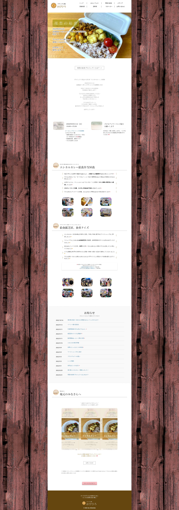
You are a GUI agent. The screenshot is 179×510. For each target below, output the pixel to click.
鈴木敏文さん (91, 267)
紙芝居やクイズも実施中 (75, 333)
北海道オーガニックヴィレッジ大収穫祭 (87, 85)
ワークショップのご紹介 (75, 352)
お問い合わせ (121, 6)
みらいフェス (95, 3)
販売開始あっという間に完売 (76, 338)
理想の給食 (108, 3)
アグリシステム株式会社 (85, 268)
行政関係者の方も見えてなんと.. (77, 329)
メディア (120, 3)
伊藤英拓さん (93, 268)
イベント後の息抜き (73, 324)
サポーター (109, 6)
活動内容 (82, 6)
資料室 (95, 6)
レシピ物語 (71, 361)
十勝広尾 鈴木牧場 (85, 267)
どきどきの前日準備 (73, 342)
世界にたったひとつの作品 (76, 347)
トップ (81, 3)
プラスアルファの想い (74, 356)
